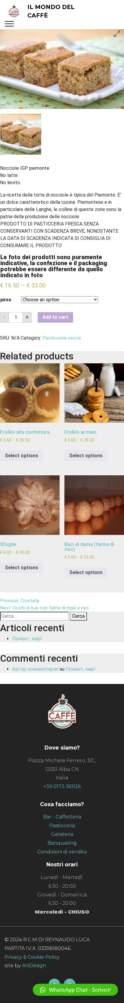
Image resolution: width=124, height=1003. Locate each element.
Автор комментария (35, 669)
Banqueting (62, 843)
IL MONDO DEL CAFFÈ (51, 11)
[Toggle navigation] (9, 24)
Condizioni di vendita (62, 852)
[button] (75, 990)
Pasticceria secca (61, 338)
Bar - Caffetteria (62, 817)
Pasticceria (62, 825)
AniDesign (33, 965)
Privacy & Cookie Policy (32, 957)
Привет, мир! (27, 638)
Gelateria (62, 834)
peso (5, 300)
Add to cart (55, 317)
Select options (21, 455)
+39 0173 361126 (62, 786)
